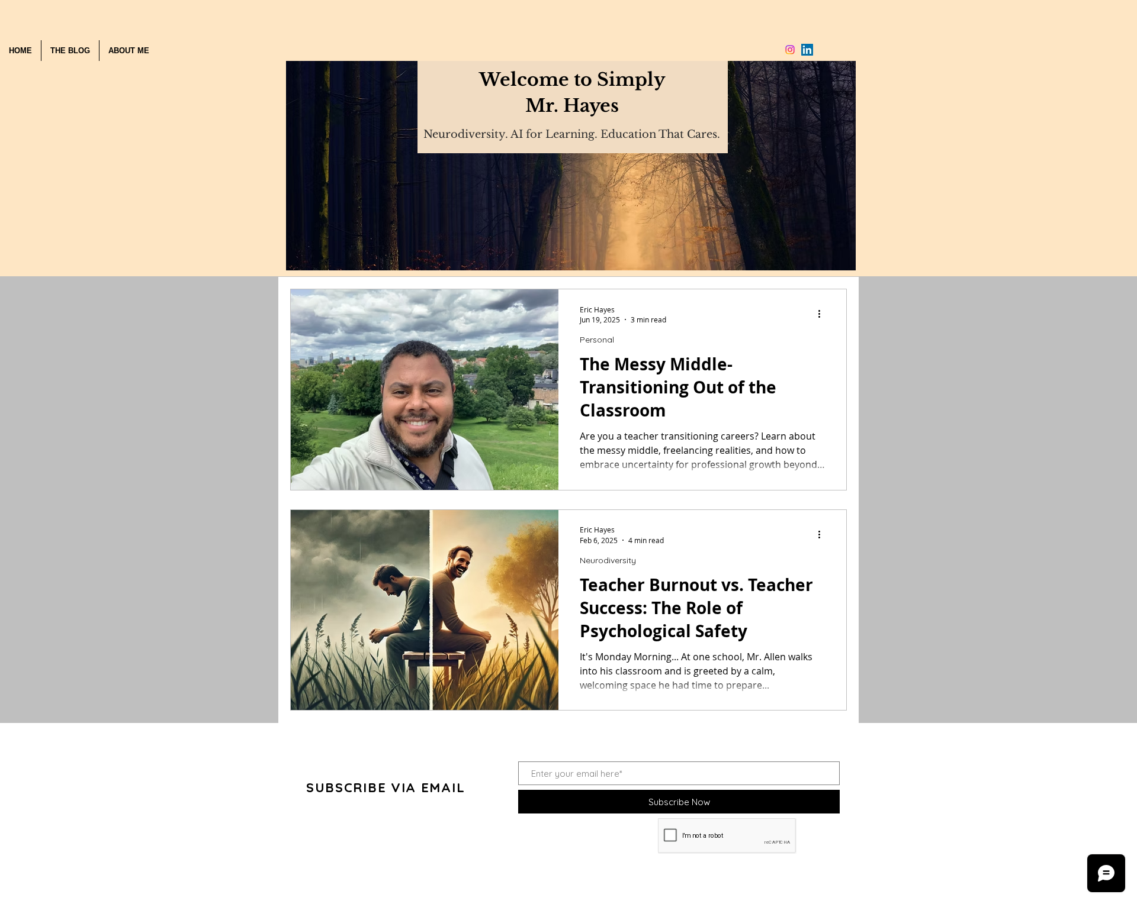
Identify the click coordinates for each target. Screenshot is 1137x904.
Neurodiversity (608, 561)
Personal (597, 340)
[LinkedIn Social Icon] (807, 50)
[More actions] (823, 314)
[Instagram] (790, 50)
